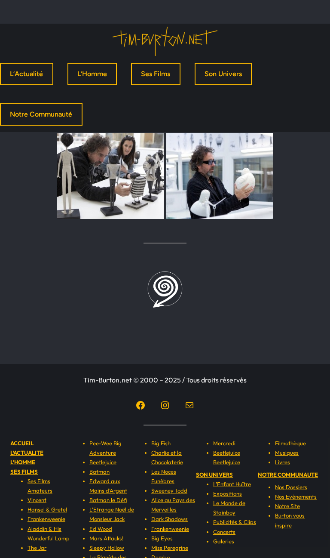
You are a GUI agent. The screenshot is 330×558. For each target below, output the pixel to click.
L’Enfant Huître (232, 484)
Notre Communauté (41, 114)
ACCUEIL (22, 443)
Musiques (287, 452)
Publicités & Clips (234, 521)
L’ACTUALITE (26, 452)
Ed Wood (100, 528)
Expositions (227, 493)
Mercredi (224, 443)
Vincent (37, 499)
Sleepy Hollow (106, 547)
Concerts (224, 531)
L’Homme (92, 74)
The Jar (37, 547)
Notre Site (287, 506)
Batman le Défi (108, 499)
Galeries (223, 541)
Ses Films (155, 74)
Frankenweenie (46, 518)
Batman (99, 471)
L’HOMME (22, 462)
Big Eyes (162, 538)
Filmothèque (290, 443)
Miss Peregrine (169, 547)
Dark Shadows (169, 518)
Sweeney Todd (169, 490)
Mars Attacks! (106, 538)
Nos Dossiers (291, 487)
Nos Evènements (296, 496)
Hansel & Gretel (47, 509)
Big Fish (161, 443)
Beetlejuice (102, 462)
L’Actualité (26, 74)
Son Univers (223, 74)
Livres (282, 462)
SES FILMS (24, 471)
